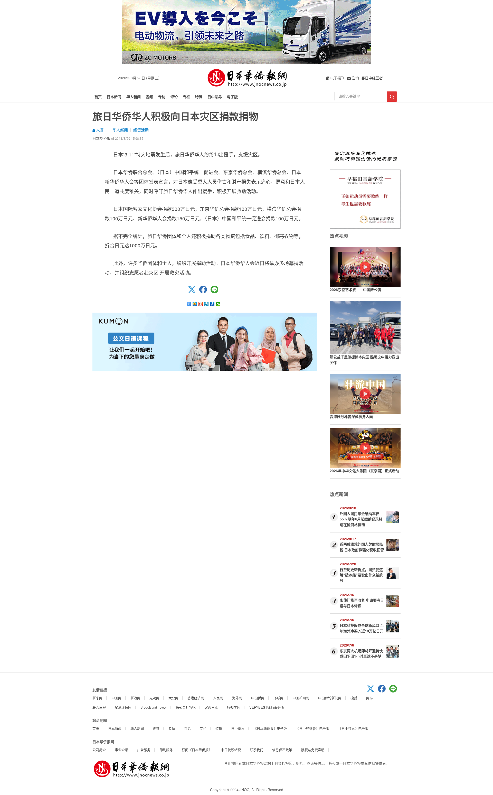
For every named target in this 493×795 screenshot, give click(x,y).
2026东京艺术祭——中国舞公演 (355, 289)
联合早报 (99, 707)
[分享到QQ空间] (195, 304)
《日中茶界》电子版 (353, 728)
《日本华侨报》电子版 (270, 728)
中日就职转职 (231, 749)
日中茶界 (214, 96)
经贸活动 (141, 130)
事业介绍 (121, 749)
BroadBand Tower (153, 707)
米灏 (99, 130)
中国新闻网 (300, 697)
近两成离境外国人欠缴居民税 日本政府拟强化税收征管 (362, 546)
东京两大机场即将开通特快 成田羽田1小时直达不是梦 (361, 653)
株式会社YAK (186, 707)
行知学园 (233, 707)
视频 (149, 96)
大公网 (173, 697)
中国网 (116, 697)
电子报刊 (337, 77)
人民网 (218, 697)
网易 (369, 697)
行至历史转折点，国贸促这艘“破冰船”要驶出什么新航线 (361, 575)
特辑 (198, 96)
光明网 (154, 697)
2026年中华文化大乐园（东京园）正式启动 (364, 470)
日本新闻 (114, 96)
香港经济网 (195, 697)
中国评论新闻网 (330, 697)
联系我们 (256, 749)
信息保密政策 (282, 749)
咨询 (355, 77)
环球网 (278, 697)
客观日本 (211, 707)
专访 (161, 96)
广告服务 (143, 749)
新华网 (97, 697)
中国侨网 (257, 697)
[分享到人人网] (212, 304)
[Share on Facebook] (205, 291)
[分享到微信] (218, 304)
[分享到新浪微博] (200, 304)
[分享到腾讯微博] (206, 304)
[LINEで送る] (216, 291)
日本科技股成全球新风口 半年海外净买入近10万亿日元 (362, 628)
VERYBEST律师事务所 (266, 707)
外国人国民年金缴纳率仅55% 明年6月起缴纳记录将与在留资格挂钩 (361, 519)
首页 (98, 96)
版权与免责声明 (313, 749)
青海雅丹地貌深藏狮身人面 (351, 416)
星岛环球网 (123, 707)
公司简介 (99, 749)
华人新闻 (133, 96)
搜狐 (353, 697)
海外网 (237, 697)
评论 (174, 96)
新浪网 (135, 697)
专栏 (186, 96)
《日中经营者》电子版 (312, 728)
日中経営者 (374, 77)
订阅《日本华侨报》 (197, 749)
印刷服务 (166, 749)
